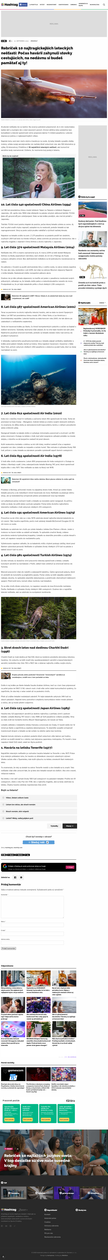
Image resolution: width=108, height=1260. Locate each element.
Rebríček (20, 855)
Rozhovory (52, 4)
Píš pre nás (48, 1233)
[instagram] (10, 1226)
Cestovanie (63, 4)
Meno (3, 921)
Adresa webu (5, 939)
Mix (5, 41)
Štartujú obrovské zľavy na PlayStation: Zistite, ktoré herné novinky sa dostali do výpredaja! (12, 1086)
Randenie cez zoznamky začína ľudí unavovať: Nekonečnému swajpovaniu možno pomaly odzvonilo (91, 254)
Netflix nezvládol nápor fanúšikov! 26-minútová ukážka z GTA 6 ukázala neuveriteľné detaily (63, 1087)
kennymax (50, 1255)
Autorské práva (50, 1218)
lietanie (12, 855)
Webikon (65, 1255)
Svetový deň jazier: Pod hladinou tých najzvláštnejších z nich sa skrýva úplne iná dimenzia (92, 224)
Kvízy (42, 4)
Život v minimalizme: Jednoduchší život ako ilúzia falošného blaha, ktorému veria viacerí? (95, 360)
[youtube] (6, 1226)
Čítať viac (93, 1165)
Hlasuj (68, 826)
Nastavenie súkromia (52, 1237)
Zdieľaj (24, 4)
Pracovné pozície (11, 1100)
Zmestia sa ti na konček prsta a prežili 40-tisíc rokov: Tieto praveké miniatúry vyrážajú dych (92, 285)
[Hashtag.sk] (9, 4)
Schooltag (94, 4)
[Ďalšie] (105, 1193)
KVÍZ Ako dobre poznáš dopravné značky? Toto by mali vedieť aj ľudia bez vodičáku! (94, 343)
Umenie (74, 4)
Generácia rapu (83, 4)
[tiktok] (14, 1226)
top (28, 855)
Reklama (47, 1229)
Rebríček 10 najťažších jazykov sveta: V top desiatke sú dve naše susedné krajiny (38, 1160)
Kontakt (47, 1214)
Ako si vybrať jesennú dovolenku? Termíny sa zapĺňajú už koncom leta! (95, 352)
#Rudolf (34, 41)
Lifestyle (34, 4)
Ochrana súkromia (51, 1226)
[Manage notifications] (3, 1256)
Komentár (4, 894)
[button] (40, 798)
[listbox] (99, 303)
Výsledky (54, 826)
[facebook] (2, 1226)
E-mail (3, 930)
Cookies (47, 1222)
